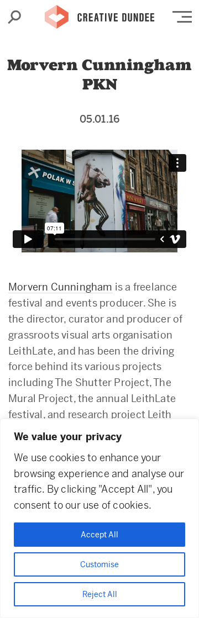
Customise (99, 564)
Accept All (99, 535)
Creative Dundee (99, 13)
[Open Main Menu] (182, 17)
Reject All (99, 594)
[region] (99, 518)
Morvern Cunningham (60, 287)
